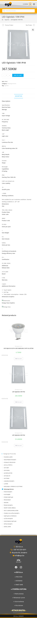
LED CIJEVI (6, 467)
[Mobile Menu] (33, 4)
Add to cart (18, 75)
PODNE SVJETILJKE (8, 497)
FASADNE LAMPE (8, 457)
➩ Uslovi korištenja (18, 601)
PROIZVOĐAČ (7, 500)
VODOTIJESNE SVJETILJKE (10, 521)
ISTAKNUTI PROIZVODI (9, 462)
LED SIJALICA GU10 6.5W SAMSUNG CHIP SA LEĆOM (18, 348)
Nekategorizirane (11, 83)
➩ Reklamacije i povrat (18, 597)
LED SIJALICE (7, 476)
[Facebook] (16, 567)
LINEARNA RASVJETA (9, 481)
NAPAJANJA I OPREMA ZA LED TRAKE (13, 486)
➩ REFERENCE (18, 581)
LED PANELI (7, 470)
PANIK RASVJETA (8, 492)
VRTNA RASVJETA (8, 524)
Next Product (29, 25)
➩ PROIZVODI (18, 577)
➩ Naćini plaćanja (18, 594)
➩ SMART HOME (18, 584)
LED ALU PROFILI (8, 465)
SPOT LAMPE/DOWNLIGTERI (11, 510)
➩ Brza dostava (18, 605)
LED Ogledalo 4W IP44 (18, 392)
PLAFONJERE (7, 494)
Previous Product (9, 25)
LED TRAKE (6, 478)
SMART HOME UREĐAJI (10, 508)
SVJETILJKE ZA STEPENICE (10, 516)
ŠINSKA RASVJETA (8, 505)
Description (18, 96)
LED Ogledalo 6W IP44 (18, 435)
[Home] (2, 19)
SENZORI (6, 502)
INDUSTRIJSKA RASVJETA (10, 459)
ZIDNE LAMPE (7, 526)
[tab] (18, 96)
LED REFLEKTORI (8, 473)
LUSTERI (6, 484)
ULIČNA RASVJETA (8, 518)
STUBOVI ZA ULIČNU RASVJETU (11, 513)
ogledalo (6, 85)
